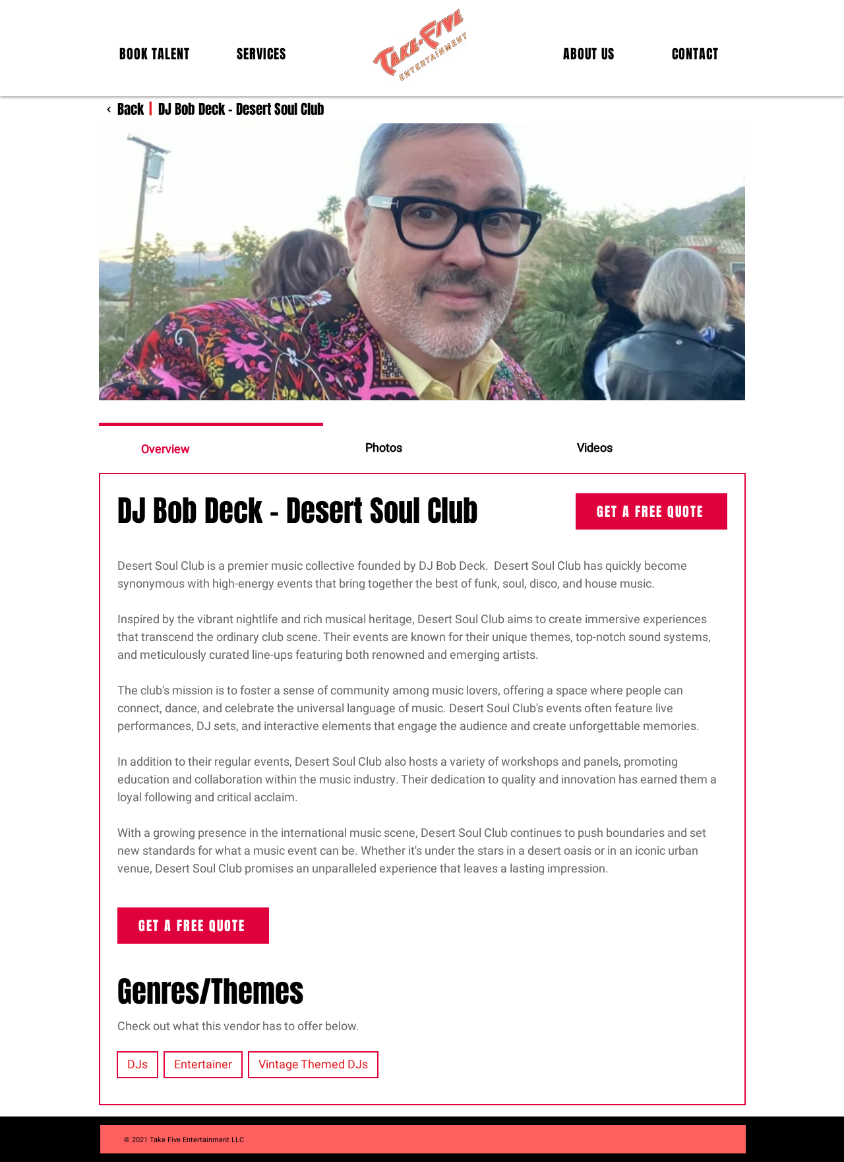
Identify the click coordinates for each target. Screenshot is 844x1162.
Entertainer (203, 1065)
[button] (155, 54)
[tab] (211, 448)
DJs (137, 1065)
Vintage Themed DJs (313, 1065)
